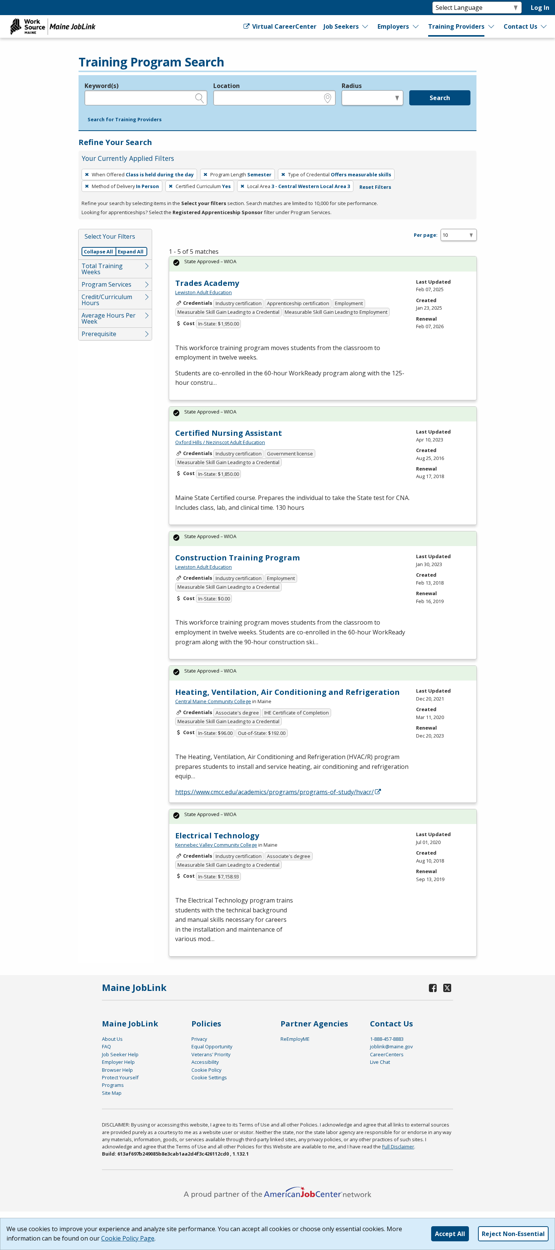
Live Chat (380, 1062)
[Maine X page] (447, 987)
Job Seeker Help (120, 1054)
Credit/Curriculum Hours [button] (107, 300)
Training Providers (456, 26)
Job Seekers (341, 26)
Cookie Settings (209, 1077)
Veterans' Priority (210, 1054)
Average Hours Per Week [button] (109, 318)
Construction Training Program (237, 557)
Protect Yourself (120, 1077)
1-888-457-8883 (387, 1038)
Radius (352, 86)
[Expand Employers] (416, 26)
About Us (112, 1038)
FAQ (106, 1046)
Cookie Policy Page (127, 1238)
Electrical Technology (217, 835)
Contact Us (520, 26)
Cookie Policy (206, 1069)
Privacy (199, 1038)
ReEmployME (295, 1038)
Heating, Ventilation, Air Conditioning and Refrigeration (287, 692)
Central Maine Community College (213, 701)
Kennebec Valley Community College (216, 844)
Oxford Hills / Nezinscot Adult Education (220, 442)
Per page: (426, 234)
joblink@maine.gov (391, 1046)
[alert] (322, 263)
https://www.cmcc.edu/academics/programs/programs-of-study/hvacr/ (274, 792)
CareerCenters (387, 1054)
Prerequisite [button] (99, 334)
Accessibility (205, 1062)
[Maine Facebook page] (433, 987)
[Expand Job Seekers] (365, 26)
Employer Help (118, 1062)
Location (226, 86)
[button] (125, 119)
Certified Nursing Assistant (228, 433)
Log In (540, 7)
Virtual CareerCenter (283, 26)
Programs (113, 1085)
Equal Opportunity (211, 1046)
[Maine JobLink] (53, 26)
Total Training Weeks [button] (102, 269)
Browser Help (117, 1069)
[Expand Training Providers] (492, 26)
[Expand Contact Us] (544, 26)
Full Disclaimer (398, 1146)
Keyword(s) (102, 86)
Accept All (450, 1234)
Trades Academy (207, 283)
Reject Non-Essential (513, 1234)
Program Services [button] (106, 284)
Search (440, 98)
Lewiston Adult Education (203, 292)
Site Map (112, 1093)
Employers (393, 26)
